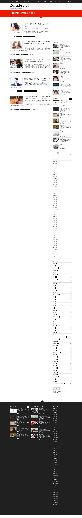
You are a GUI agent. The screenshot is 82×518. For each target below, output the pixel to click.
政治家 (19, 72)
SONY (28, 36)
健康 (54, 330)
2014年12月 (55, 228)
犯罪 (54, 301)
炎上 (54, 303)
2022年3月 (54, 167)
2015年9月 (54, 212)
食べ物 (54, 263)
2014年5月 (54, 241)
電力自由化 (55, 270)
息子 (25, 72)
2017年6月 (54, 186)
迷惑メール (55, 274)
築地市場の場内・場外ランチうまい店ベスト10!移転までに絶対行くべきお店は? (66, 46)
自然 (54, 281)
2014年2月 (54, 247)
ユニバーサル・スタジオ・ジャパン (60, 336)
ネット (55, 347)
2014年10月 (55, 479)
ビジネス (50, 1)
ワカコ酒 (28, 109)
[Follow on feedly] (68, 1)
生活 (54, 299)
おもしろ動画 (56, 376)
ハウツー (55, 345)
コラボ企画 (55, 361)
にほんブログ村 (55, 392)
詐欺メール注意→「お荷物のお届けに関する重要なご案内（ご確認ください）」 (65, 102)
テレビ (55, 354)
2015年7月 (54, 216)
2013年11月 (55, 253)
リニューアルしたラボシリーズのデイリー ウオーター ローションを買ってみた (65, 121)
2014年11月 (55, 230)
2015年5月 (54, 220)
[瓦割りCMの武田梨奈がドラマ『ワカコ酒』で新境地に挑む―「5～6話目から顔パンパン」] (16, 100)
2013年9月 (54, 256)
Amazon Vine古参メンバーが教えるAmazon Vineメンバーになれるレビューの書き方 (65, 140)
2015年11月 (55, 209)
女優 (18, 109)
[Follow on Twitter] (71, 1)
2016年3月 (54, 205)
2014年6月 (54, 239)
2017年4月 (54, 437)
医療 (54, 327)
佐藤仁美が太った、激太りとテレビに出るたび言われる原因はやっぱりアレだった (65, 78)
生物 (54, 296)
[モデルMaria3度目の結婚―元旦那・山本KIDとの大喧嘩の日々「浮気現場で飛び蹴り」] (16, 45)
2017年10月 (55, 178)
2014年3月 (54, 245)
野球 (54, 272)
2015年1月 (54, 226)
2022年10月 (55, 165)
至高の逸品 (19, 36)
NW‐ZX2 (25, 36)
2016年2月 (54, 207)
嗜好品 (54, 325)
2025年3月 (54, 161)
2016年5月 (54, 203)
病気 (27, 72)
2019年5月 (54, 170)
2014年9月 (54, 233)
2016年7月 (54, 199)
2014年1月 (54, 249)
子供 (23, 72)
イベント (55, 367)
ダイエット (55, 356)
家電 (54, 321)
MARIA (23, 54)
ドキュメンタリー (56, 352)
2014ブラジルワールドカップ (58, 383)
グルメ (55, 365)
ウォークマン (32, 36)
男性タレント (26, 1)
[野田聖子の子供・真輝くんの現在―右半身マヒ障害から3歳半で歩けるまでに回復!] (16, 63)
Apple (54, 381)
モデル (19, 54)
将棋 (54, 319)
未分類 (54, 310)
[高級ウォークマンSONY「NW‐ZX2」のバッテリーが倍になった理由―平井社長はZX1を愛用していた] (16, 27)
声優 (54, 323)
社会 (45, 1)
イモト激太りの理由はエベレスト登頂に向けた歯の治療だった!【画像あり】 (66, 66)
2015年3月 (54, 222)
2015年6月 (54, 218)
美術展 (54, 283)
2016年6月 (54, 201)
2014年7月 (54, 237)
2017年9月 (54, 180)
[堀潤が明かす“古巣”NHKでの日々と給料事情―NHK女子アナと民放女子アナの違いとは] (16, 81)
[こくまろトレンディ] (19, 6)
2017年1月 (54, 193)
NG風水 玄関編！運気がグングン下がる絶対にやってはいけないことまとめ (65, 59)
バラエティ (39, 1)
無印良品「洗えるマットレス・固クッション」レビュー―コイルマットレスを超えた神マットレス (65, 134)
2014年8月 (54, 235)
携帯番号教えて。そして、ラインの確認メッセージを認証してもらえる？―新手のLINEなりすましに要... (66, 86)
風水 (54, 265)
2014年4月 (54, 243)
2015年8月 (54, 214)
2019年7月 (54, 416)
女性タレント (18, 1)
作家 (54, 334)
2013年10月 (55, 254)
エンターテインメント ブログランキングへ (60, 390)
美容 (54, 285)
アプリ (55, 370)
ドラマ (33, 1)
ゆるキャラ (55, 372)
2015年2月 (54, 224)
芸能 (12, 1)
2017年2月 (54, 191)
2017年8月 (54, 182)
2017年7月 (54, 184)
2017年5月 (54, 188)
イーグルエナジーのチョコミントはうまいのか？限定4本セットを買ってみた (65, 127)
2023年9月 (54, 163)
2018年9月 (54, 176)
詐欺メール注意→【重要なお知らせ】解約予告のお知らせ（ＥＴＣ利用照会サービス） (65, 109)
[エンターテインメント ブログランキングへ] (56, 388)
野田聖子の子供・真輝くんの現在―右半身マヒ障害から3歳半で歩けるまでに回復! (65, 72)
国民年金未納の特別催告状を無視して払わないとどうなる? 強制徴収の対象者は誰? (65, 53)
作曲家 (54, 332)
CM (21, 109)
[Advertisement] (62, 31)
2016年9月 (54, 197)
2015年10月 (55, 458)
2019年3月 (54, 174)
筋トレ (54, 290)
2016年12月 (55, 195)
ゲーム (54, 363)
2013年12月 (55, 251)
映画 (54, 312)
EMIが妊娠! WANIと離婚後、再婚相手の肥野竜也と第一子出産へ (65, 92)
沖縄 (54, 305)
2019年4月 (54, 172)
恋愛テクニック (58, 1)
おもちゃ (55, 374)
